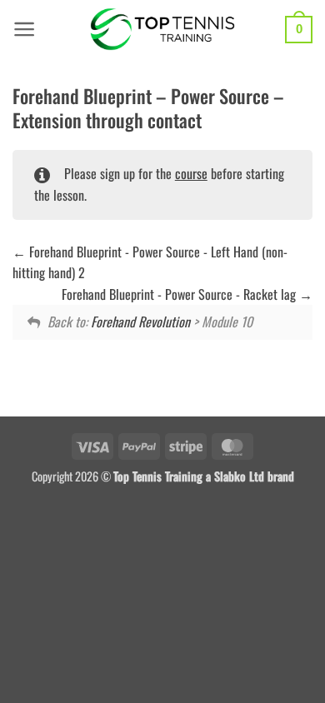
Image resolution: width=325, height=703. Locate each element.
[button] (24, 29)
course (191, 173)
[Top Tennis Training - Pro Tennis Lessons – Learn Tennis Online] (163, 29)
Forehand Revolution (140, 322)
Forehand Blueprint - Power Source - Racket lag (180, 294)
